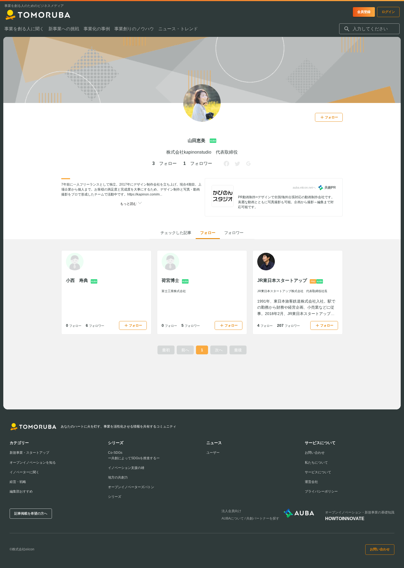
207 (288, 325)
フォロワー (233, 232)
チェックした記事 (176, 232)
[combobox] (369, 28)
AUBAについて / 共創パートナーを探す (250, 518)
